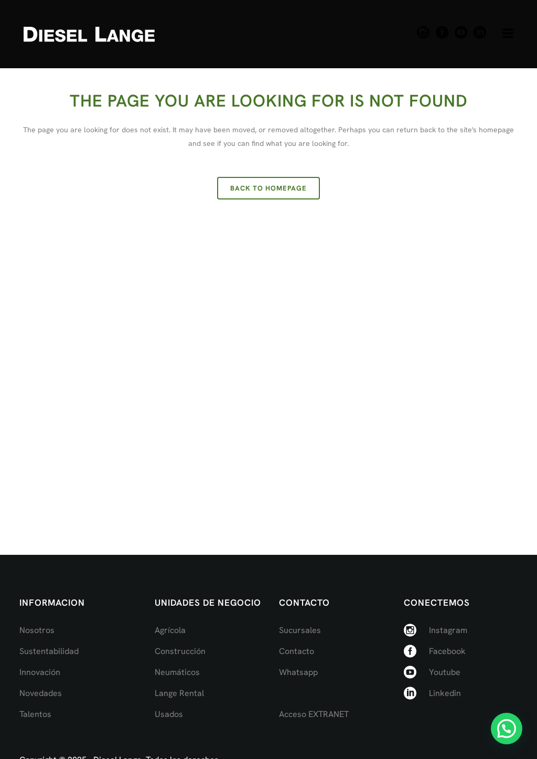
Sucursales (300, 630)
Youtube (444, 672)
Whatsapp (298, 672)
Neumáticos (177, 672)
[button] (506, 728)
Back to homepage (268, 188)
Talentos (35, 714)
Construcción (180, 651)
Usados (169, 714)
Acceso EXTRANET (314, 714)
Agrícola (170, 630)
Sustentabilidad (49, 651)
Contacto (296, 651)
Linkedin (445, 693)
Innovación (39, 672)
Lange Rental (179, 693)
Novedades (40, 693)
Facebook (447, 651)
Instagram (448, 630)
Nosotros (37, 630)
